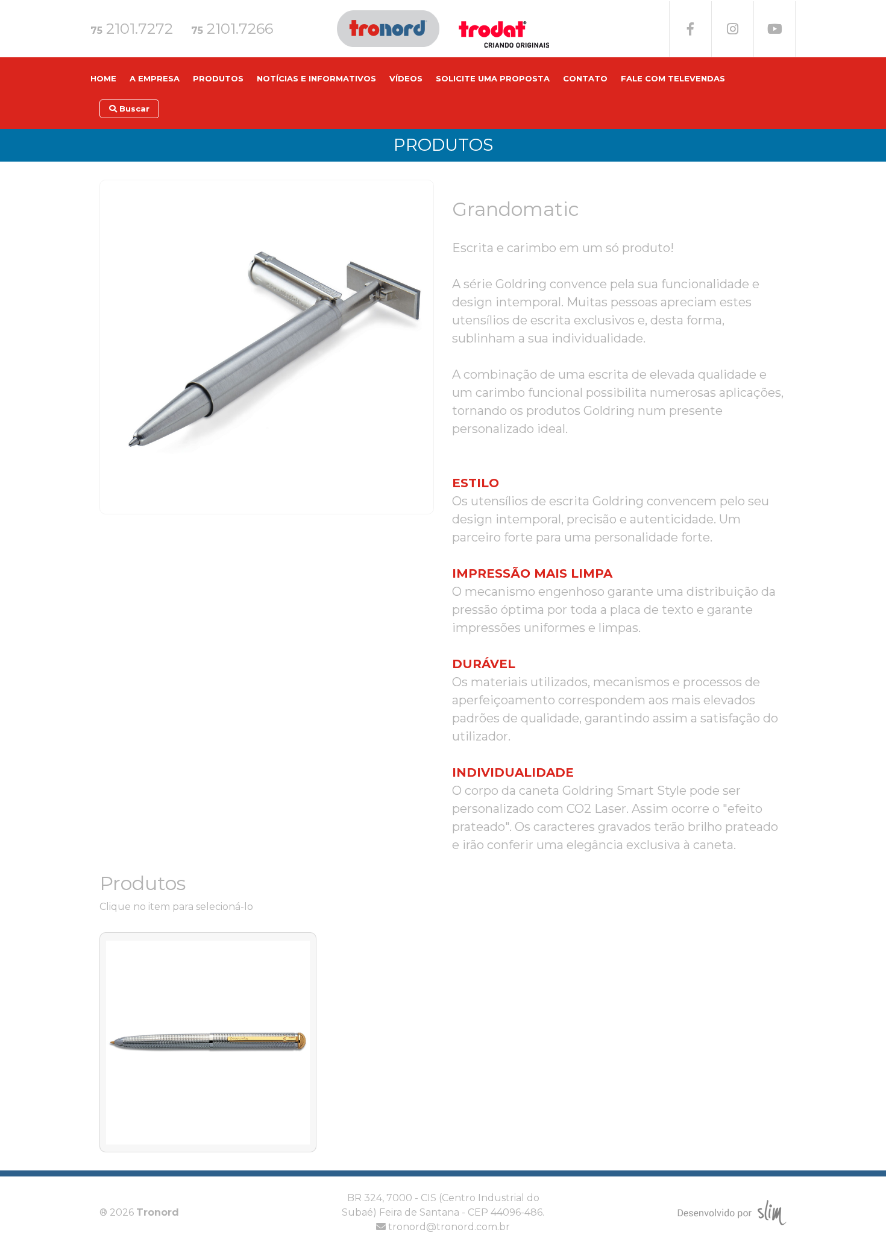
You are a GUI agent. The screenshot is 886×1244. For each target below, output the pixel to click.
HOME (103, 78)
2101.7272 (131, 28)
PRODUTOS (218, 78)
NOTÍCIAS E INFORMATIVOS (316, 78)
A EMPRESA (155, 78)
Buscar (133, 108)
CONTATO (585, 78)
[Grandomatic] (266, 346)
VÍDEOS (406, 78)
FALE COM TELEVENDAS (673, 78)
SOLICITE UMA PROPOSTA (493, 78)
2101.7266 (232, 28)
